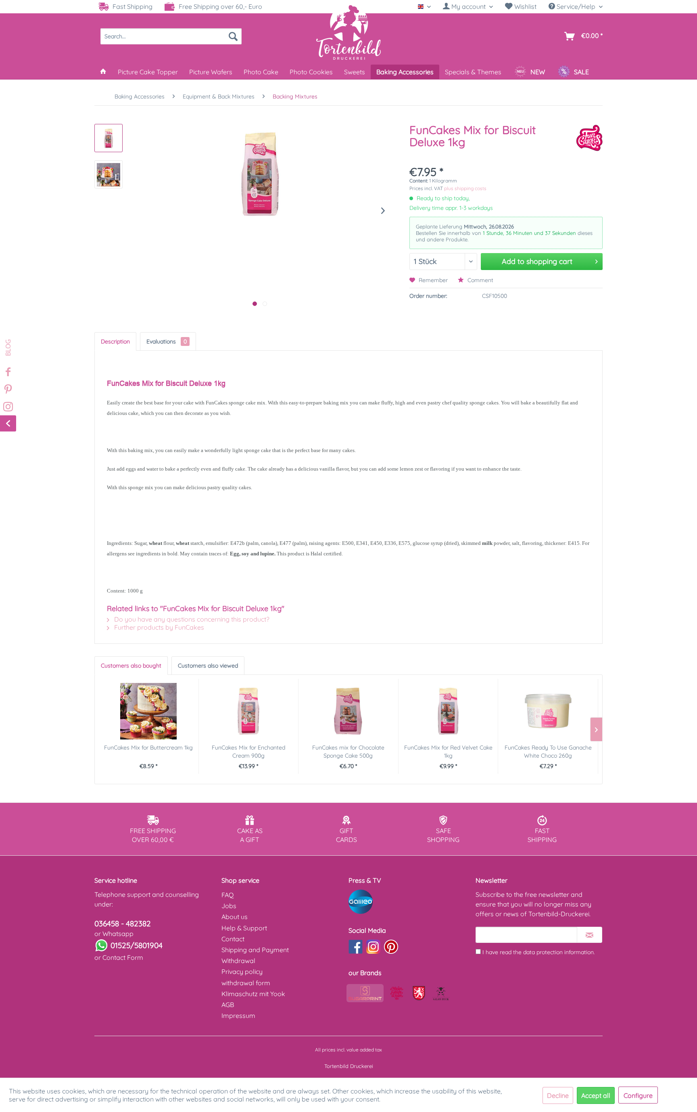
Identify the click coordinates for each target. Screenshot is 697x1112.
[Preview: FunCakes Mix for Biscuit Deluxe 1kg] (108, 138)
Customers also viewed (208, 665)
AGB (227, 1005)
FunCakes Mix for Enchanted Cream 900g (248, 751)
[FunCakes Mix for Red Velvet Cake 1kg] (448, 711)
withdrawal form (245, 983)
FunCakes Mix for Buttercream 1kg (148, 747)
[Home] (103, 72)
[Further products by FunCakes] (589, 138)
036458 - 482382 (122, 923)
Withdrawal (238, 961)
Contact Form (122, 957)
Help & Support (244, 928)
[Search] (233, 36)
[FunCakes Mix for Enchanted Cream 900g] (248, 711)
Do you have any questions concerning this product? (191, 619)
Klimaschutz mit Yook (253, 994)
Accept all (595, 1095)
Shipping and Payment (255, 950)
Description (115, 341)
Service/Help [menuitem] (576, 6)
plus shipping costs (465, 188)
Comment (479, 280)
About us (234, 917)
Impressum (238, 1015)
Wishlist (524, 6)
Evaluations (166, 341)
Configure (638, 1095)
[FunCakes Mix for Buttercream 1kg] (148, 711)
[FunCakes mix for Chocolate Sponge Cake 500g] (348, 711)
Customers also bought (131, 665)
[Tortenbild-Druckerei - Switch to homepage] (348, 32)
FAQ (227, 895)
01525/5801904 (137, 945)
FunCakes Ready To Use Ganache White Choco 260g (548, 751)
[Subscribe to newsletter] (589, 935)
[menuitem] (468, 7)
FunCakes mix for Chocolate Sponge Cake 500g (348, 751)
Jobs (228, 906)
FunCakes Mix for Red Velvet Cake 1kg (448, 751)
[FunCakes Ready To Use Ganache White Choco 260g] (548, 711)
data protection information (558, 952)
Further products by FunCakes (158, 627)
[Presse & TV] (410, 902)
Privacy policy (242, 972)
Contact (232, 939)
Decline (558, 1095)
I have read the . (538, 952)
